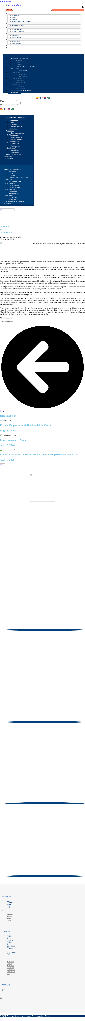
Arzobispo (15, 15)
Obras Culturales (21, 76)
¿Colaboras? (14, 39)
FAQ (8, 954)
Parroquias (13, 23)
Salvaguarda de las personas (20, 45)
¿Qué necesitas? (15, 33)
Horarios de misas (22, 70)
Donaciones (16, 41)
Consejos (15, 19)
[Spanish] (38, 97)
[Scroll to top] (1, 1020)
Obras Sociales (17, 29)
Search (9, 10)
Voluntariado (20, 88)
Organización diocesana (18, 13)
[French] (42, 97)
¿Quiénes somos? (10, 902)
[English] (45, 97)
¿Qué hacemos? (15, 27)
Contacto (12, 47)
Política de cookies (10, 938)
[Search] (1, 105)
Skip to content (5, 1)
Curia (14, 17)
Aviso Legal (9, 906)
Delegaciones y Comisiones (22, 21)
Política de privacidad (11, 944)
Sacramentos (20, 82)
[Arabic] (49, 97)
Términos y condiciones (11, 950)
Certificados (16, 35)
